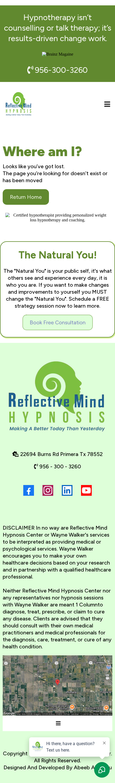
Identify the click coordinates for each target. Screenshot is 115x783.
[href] (57, 685)
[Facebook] (28, 490)
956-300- (52, 70)
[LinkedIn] (67, 490)
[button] (106, 104)
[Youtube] (86, 490)
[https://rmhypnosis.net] (19, 104)
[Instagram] (47, 490)
